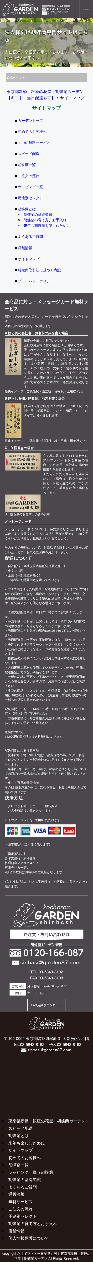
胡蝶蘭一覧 (27, 164)
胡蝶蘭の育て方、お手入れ (45, 219)
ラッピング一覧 (30, 186)
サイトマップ (28, 258)
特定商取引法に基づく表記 (39, 269)
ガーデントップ (30, 120)
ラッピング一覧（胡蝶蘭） (32, 1172)
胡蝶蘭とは (27, 208)
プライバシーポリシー (36, 280)
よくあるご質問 (30, 236)
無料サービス (20, 1201)
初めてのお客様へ (32, 131)
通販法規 (16, 1194)
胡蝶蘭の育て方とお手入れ (32, 1223)
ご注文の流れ (28, 175)
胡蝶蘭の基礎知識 (38, 214)
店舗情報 (25, 247)
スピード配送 (28, 153)
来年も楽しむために (26, 1143)
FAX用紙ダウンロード (46, 1005)
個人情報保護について (28, 1238)
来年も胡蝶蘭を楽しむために (47, 225)
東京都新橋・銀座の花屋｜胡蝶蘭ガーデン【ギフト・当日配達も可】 (45, 94)
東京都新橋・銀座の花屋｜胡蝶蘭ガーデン (46, 1121)
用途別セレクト (30, 197)
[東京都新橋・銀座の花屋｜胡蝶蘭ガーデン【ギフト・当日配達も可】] (20, 4)
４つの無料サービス (34, 142)
